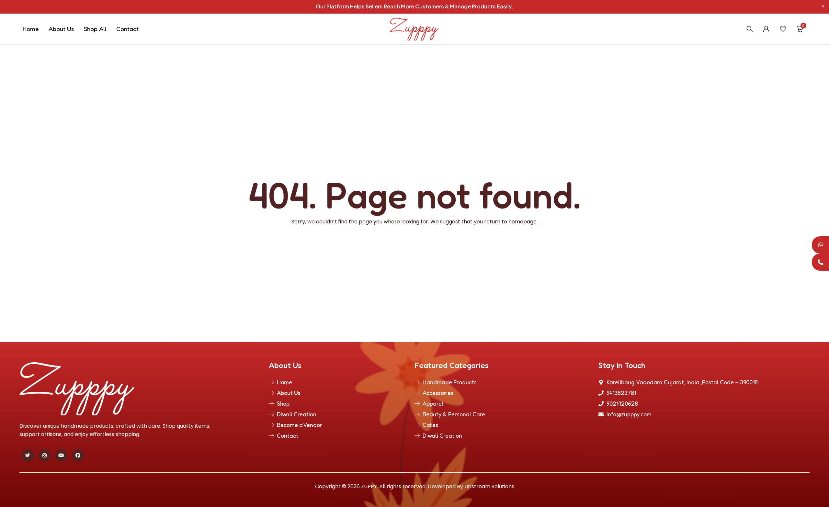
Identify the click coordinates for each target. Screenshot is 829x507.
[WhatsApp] (820, 245)
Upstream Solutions (489, 486)
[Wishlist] (783, 29)
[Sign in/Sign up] (766, 29)
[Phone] (820, 262)
